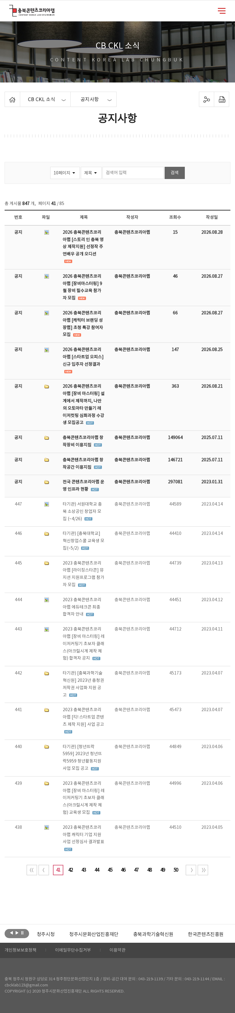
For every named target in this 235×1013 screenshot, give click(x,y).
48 (149, 870)
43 (83, 870)
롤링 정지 (22, 933)
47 (136, 870)
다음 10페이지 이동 (191, 870)
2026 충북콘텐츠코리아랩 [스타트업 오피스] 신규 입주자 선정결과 (83, 357)
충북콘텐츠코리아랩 (10, 8)
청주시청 (45, 934)
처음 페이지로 (32, 870)
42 (70, 870)
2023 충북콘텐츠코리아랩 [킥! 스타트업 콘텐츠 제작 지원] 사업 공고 (83, 717)
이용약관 (117, 950)
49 (162, 870)
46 (123, 870)
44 (97, 870)
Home (6, 95)
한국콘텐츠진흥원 (206, 934)
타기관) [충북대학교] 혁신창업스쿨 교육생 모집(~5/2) (83, 541)
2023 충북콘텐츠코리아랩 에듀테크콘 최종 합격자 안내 (82, 607)
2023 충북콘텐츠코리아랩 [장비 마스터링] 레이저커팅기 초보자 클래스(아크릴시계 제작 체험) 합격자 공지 (84, 644)
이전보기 (11, 933)
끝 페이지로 (203, 870)
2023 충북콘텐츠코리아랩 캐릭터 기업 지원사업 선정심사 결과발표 (83, 835)
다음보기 (17, 933)
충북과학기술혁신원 (153, 934)
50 (175, 870)
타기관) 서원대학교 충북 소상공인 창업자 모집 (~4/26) (82, 511)
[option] (45, 934)
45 (110, 870)
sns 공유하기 (206, 99)
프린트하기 (221, 99)
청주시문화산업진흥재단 (93, 934)
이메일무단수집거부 (73, 950)
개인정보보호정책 (20, 950)
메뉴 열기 (222, 10)
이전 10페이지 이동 (44, 870)
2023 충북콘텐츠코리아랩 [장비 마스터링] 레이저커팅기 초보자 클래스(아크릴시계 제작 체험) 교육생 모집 (84, 798)
